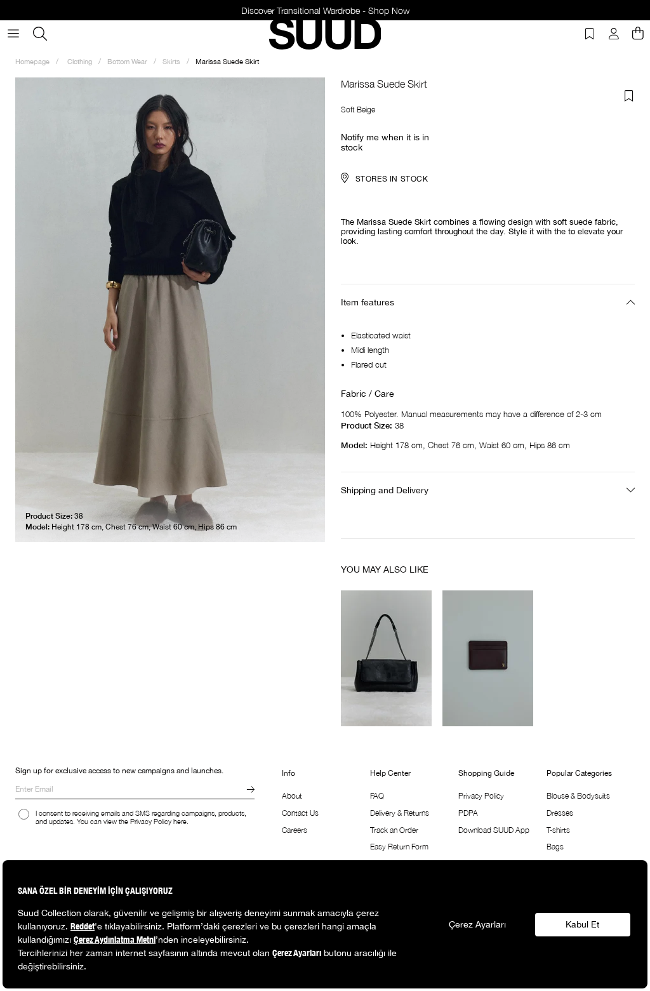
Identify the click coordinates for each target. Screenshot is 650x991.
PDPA (468, 813)
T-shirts (558, 830)
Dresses (560, 813)
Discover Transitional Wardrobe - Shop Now (325, 10)
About (292, 796)
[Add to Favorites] (629, 96)
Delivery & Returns (399, 813)
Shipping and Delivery (384, 490)
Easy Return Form (399, 846)
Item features (367, 302)
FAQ (377, 796)
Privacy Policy (481, 796)
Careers (294, 830)
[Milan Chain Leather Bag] (386, 658)
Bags (555, 846)
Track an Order (394, 830)
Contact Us (300, 813)
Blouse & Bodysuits (578, 796)
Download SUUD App (493, 830)
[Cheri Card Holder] (488, 658)
